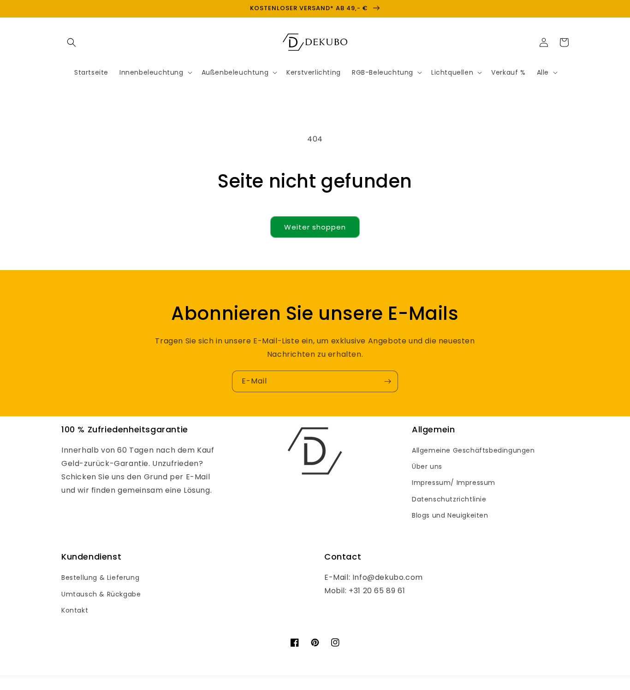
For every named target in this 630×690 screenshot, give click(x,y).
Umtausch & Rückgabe (101, 594)
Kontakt (74, 610)
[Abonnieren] (387, 381)
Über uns (427, 466)
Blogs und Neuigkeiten (450, 515)
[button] (71, 42)
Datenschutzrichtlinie (449, 499)
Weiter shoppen (315, 227)
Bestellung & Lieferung (100, 577)
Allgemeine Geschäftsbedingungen (473, 450)
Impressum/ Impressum (453, 482)
